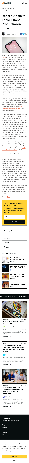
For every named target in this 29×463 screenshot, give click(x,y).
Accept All (14, 456)
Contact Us (4, 427)
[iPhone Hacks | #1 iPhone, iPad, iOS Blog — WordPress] (6, 3)
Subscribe (14, 221)
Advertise (4, 437)
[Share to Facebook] (21, 34)
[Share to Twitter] (23, 34)
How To (3, 434)
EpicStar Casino (7, 235)
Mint (8, 197)
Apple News (9, 8)
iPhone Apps (4, 432)
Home (3, 8)
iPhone (4, 57)
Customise (14, 460)
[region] (14, 451)
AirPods (15, 296)
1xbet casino (6, 242)
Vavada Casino (7, 238)
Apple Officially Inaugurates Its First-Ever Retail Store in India (14, 247)
